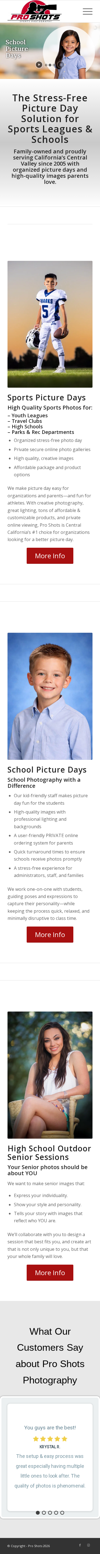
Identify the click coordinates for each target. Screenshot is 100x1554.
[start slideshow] (39, 64)
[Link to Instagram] (88, 1545)
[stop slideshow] (61, 64)
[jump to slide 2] (50, 65)
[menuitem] (84, 11)
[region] (50, 1457)
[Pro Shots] (42, 11)
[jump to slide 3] (54, 65)
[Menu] (84, 11)
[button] (38, 1513)
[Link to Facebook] (80, 1545)
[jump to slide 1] (46, 65)
